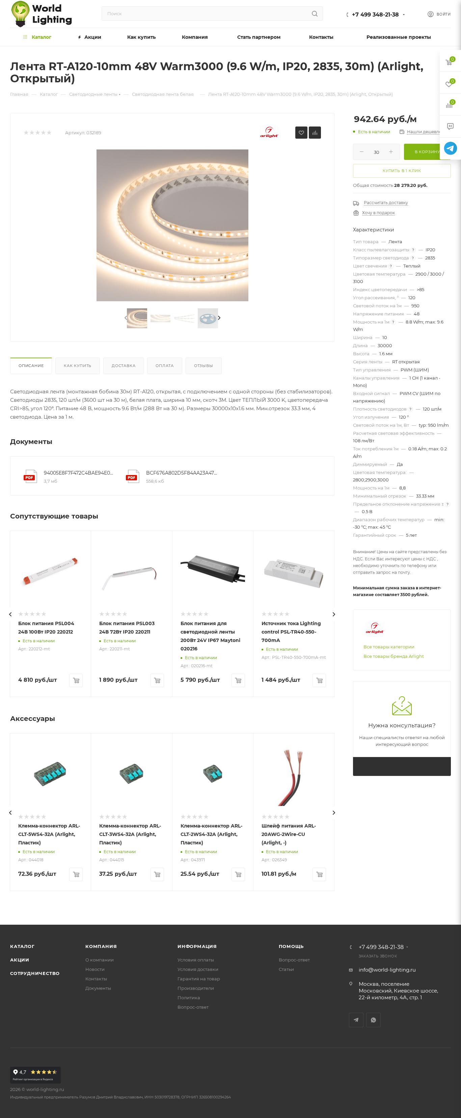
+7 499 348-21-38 (375, 14)
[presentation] (125, 318)
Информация (197, 946)
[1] (26, 133)
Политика (189, 997)
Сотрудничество (35, 973)
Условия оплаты (196, 959)
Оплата (165, 365)
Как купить (77, 365)
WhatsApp (373, 1020)
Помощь (291, 946)
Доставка (123, 365)
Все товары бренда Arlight (393, 656)
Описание (31, 365)
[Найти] (314, 13)
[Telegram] (450, 149)
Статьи (286, 969)
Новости (95, 969)
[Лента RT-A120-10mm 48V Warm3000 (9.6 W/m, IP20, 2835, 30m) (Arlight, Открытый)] (172, 225)
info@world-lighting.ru (387, 970)
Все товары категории (388, 646)
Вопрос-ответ (193, 1007)
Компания (101, 946)
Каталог (22, 946)
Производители (196, 988)
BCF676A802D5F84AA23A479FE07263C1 (182, 473)
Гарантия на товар (199, 978)
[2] (31, 133)
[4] (43, 133)
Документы (98, 988)
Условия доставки (198, 969)
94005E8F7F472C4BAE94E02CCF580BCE (79, 473)
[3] (37, 133)
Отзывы (203, 365)
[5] (49, 133)
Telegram (356, 1020)
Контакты (96, 978)
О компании (99, 959)
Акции (19, 959)
